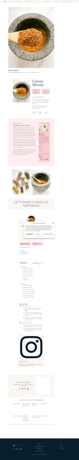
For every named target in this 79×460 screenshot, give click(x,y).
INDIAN (20, 72)
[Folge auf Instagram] (43, 159)
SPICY (28, 72)
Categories (61, 448)
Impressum (39, 448)
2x (39, 263)
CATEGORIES (28, 1)
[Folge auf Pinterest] (41, 159)
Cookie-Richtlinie (39, 236)
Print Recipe (26, 243)
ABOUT (56, 1)
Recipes (61, 445)
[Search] (71, 1)
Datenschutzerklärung (39, 446)
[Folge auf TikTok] (45, 159)
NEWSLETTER (47, 1)
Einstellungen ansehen (48, 234)
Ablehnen (38, 234)
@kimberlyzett (33, 364)
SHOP (38, 1)
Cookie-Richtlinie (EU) (39, 451)
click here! (41, 156)
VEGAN (38, 72)
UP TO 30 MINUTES (33, 72)
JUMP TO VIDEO (45, 91)
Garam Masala (13, 70)
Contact (39, 444)
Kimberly (11, 72)
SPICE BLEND (24, 72)
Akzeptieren (29, 234)
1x (37, 263)
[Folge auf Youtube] (48, 159)
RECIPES (19, 1)
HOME (10, 1)
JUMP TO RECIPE (36, 91)
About (61, 443)
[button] (53, 223)
